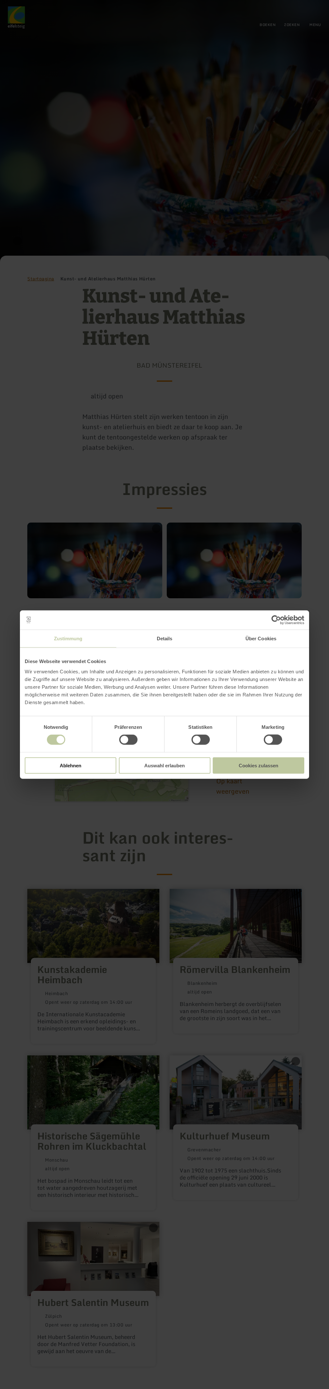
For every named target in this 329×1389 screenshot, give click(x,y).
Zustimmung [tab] (68, 638)
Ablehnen (70, 765)
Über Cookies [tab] (260, 638)
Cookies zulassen (258, 765)
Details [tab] (165, 638)
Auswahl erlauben (164, 765)
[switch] (128, 740)
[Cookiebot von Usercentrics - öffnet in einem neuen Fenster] (276, 620)
